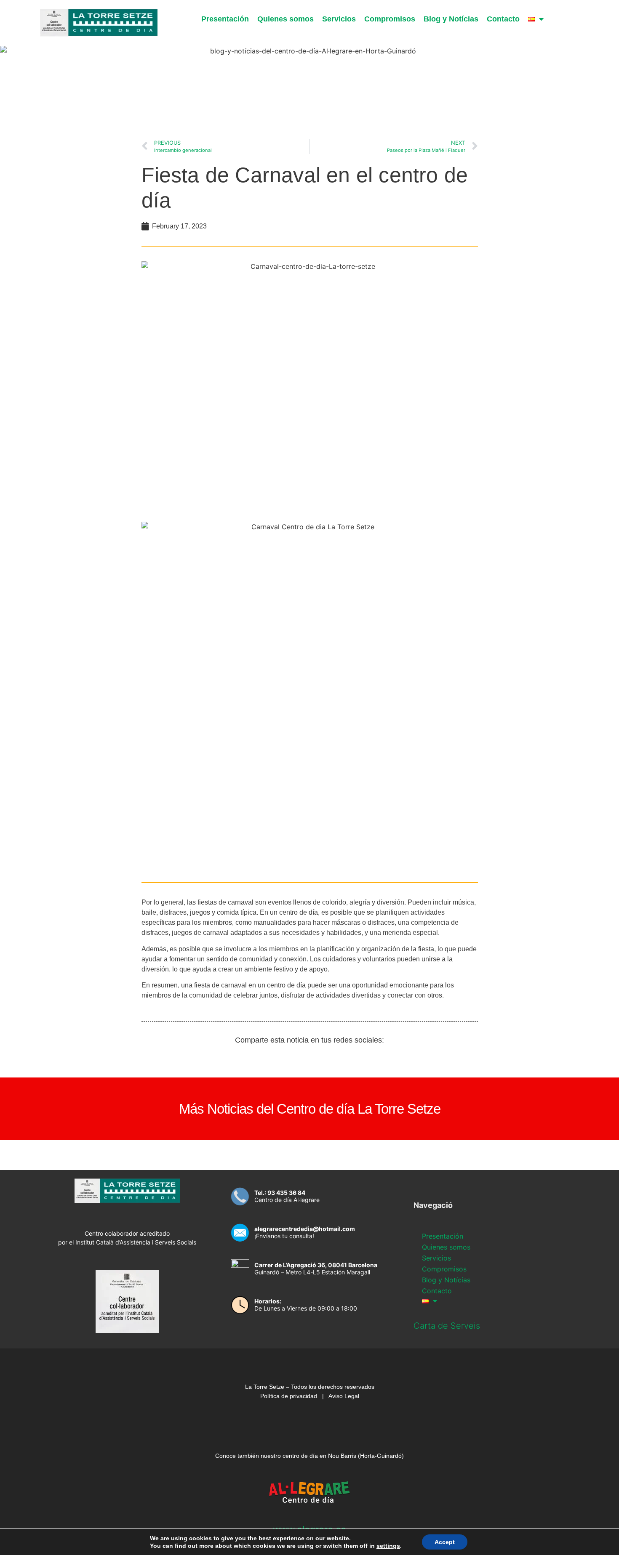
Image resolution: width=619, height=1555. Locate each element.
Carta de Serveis (447, 1326)
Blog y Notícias (451, 19)
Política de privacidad (288, 1396)
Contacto (503, 19)
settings (388, 1545)
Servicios (339, 19)
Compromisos (389, 19)
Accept (445, 1542)
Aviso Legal (343, 1396)
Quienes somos (285, 19)
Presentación (225, 19)
